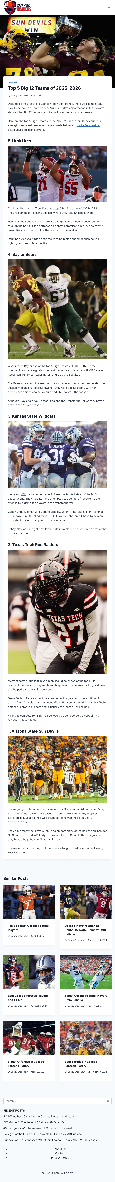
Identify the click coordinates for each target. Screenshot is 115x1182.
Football (13, 82)
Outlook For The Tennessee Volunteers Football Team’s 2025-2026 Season (50, 1140)
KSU (23, 494)
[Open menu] (109, 8)
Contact (60, 1153)
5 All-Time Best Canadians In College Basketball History (38, 1116)
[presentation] (29, 902)
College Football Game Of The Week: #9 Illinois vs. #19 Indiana (42, 1134)
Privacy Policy (60, 1157)
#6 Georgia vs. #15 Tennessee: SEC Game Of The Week (38, 1128)
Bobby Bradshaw (19, 95)
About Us (60, 1149)
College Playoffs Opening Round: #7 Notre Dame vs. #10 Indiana (85, 930)
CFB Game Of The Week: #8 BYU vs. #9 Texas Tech (35, 1122)
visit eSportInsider (88, 125)
